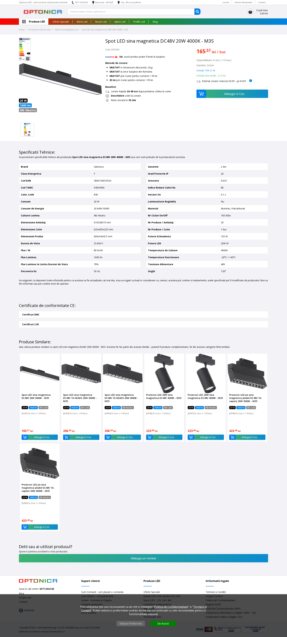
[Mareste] (27, 129)
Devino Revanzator (244, 2)
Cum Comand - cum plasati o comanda (102, 592)
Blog (155, 21)
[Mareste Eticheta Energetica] (25, 60)
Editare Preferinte (131, 623)
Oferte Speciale (60, 21)
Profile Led (139, 21)
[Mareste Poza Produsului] (60, 119)
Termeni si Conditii (216, 592)
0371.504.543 (81, 2)
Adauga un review (143, 558)
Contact (262, 2)
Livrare (226, 2)
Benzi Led (82, 21)
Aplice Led (119, 21)
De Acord (163, 623)
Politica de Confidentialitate (171, 607)
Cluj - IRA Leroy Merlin (131, 2)
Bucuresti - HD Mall (104, 2)
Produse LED (37, 21)
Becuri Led (101, 21)
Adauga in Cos (234, 94)
